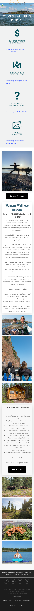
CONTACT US (24, 575)
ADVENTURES (9, 575)
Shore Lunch (13, 605)
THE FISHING (19, 572)
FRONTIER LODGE (10, 572)
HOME (3, 572)
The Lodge (21, 605)
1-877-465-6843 (19, 4)
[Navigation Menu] (31, 5)
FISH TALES (17, 575)
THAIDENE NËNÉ (27, 572)
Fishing (11, 601)
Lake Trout (18, 601)
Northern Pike (27, 601)
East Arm (5, 601)
